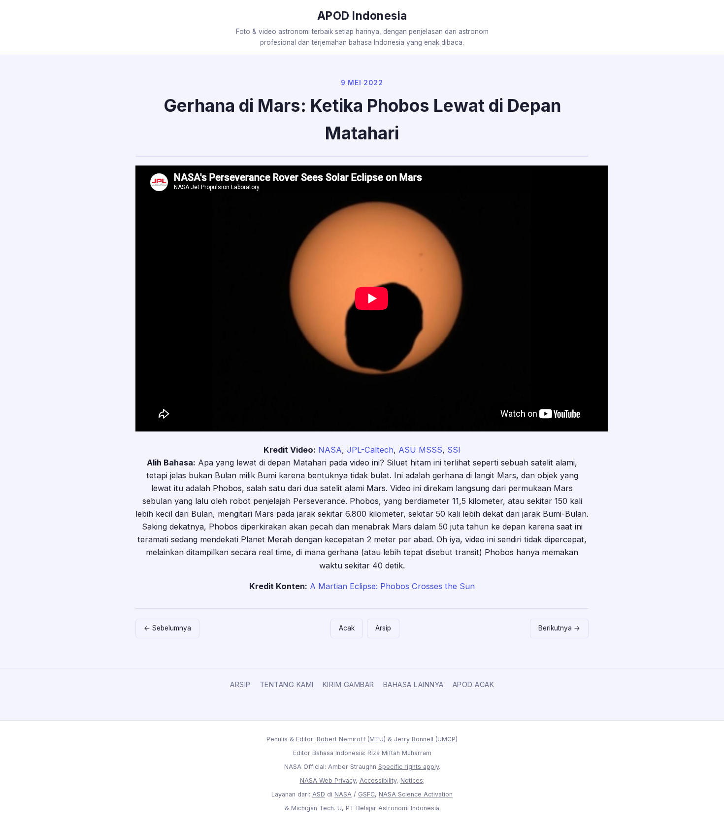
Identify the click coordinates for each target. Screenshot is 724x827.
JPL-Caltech (370, 450)
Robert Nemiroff (341, 739)
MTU (376, 739)
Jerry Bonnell (413, 739)
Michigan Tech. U (316, 808)
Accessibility (378, 780)
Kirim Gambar (348, 684)
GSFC (366, 794)
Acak (347, 628)
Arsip (383, 628)
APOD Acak (473, 684)
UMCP (446, 739)
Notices (411, 780)
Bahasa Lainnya (413, 684)
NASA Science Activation (416, 794)
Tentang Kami (287, 684)
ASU (407, 450)
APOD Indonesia (362, 15)
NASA (330, 450)
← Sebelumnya (167, 628)
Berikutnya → (559, 628)
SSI (454, 450)
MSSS (430, 450)
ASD (318, 794)
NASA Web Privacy (328, 780)
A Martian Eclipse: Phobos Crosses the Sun (392, 586)
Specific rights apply (408, 766)
